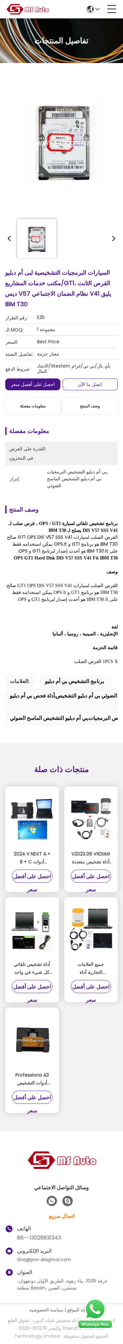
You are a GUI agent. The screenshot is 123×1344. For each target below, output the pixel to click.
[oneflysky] (67, 1201)
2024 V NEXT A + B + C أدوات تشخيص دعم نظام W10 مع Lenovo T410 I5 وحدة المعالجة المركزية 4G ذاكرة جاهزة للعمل (32, 858)
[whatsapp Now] (95, 1327)
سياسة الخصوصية (46, 1310)
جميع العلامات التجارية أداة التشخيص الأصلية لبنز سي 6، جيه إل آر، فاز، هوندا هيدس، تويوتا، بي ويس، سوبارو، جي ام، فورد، (91, 968)
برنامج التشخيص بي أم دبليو (74, 681)
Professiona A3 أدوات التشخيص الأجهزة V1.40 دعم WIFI (32, 1079)
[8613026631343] (52, 1201)
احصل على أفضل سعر (33, 384)
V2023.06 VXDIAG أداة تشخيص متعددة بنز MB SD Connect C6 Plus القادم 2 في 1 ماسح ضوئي (91, 858)
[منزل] (62, 1168)
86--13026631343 (39, 1237)
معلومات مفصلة (33, 406)
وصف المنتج (90, 406)
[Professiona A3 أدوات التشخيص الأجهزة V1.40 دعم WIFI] (32, 1040)
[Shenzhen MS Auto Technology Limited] (27, 9)
